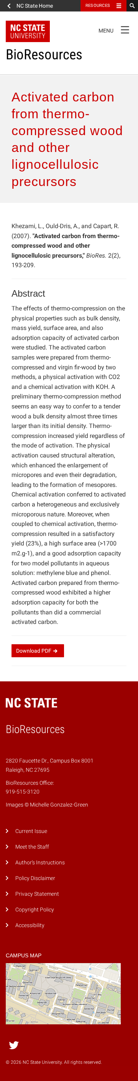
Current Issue (31, 831)
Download (33, 651)
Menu (114, 29)
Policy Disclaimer (35, 878)
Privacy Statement (37, 894)
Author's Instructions (40, 862)
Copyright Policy (34, 909)
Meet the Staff (32, 847)
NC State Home (34, 6)
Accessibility (29, 925)
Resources (97, 5)
